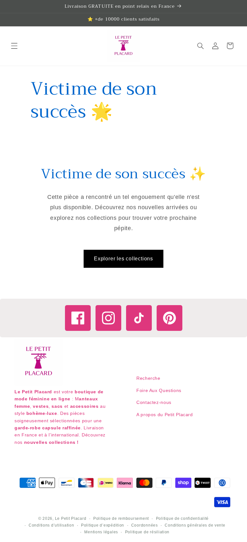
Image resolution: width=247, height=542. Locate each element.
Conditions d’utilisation (51, 525)
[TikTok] (139, 318)
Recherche (148, 378)
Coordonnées (144, 525)
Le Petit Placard (71, 518)
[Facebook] (78, 318)
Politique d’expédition (102, 525)
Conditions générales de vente (195, 525)
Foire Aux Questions (158, 390)
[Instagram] (108, 318)
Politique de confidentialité (182, 518)
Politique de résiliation (147, 532)
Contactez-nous (153, 402)
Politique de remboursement (121, 518)
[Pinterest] (169, 318)
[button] (14, 45)
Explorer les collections (123, 258)
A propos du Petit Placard (164, 414)
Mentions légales (101, 532)
